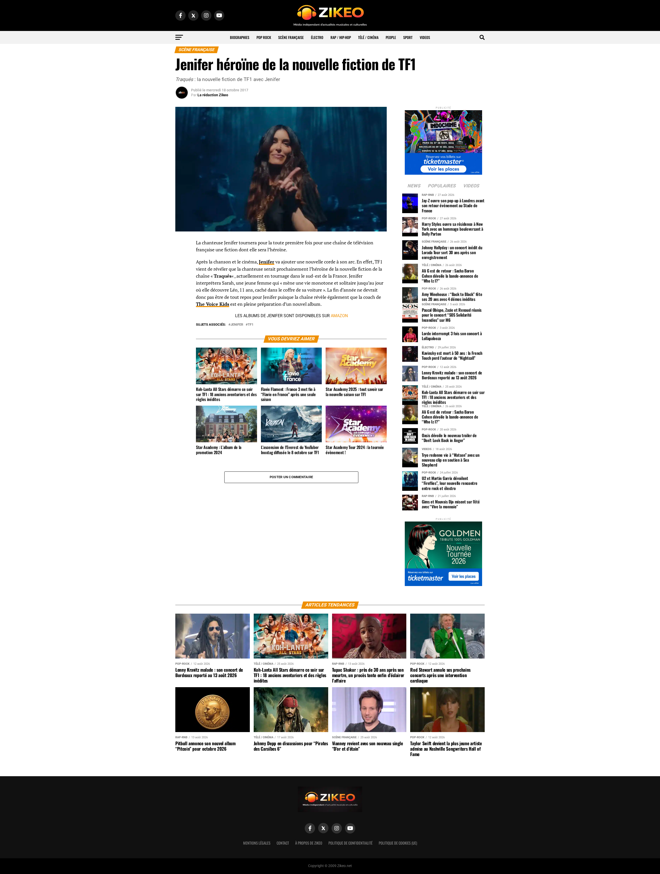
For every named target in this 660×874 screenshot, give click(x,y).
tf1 (250, 324)
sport (407, 37)
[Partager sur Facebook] (182, 244)
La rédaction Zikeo (212, 95)
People (391, 37)
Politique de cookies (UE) (398, 843)
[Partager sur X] (182, 269)
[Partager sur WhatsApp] (182, 257)
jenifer (236, 324)
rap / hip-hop (341, 37)
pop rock (264, 37)
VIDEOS (425, 37)
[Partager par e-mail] (182, 281)
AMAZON (339, 315)
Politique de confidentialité (350, 843)
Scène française (291, 37)
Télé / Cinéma (368, 37)
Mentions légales (256, 843)
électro (317, 37)
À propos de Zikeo (308, 843)
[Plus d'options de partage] (182, 294)
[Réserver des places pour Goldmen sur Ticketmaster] (443, 552)
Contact (283, 843)
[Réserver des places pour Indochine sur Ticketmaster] (443, 141)
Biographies (239, 37)
